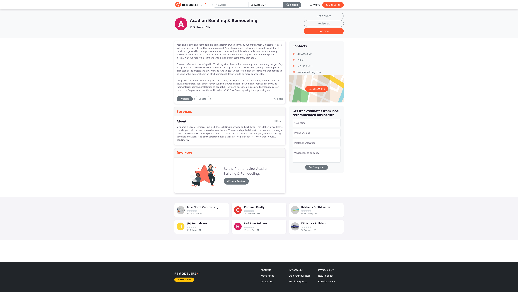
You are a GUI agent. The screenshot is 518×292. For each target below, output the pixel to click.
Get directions (317, 88)
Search (293, 4)
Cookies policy (326, 281)
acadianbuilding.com (309, 72)
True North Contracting (202, 207)
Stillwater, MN (201, 27)
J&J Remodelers (197, 223)
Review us (324, 23)
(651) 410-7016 (305, 66)
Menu (316, 4)
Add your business (300, 275)
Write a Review (236, 181)
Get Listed (334, 4)
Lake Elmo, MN (253, 230)
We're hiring (267, 275)
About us (266, 269)
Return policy (325, 275)
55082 (300, 60)
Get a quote (323, 16)
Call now (323, 31)
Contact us (267, 281)
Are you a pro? (184, 279)
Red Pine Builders (255, 223)
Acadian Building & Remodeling (223, 20)
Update (202, 98)
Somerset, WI (310, 230)
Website (185, 98)
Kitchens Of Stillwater (315, 207)
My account (296, 269)
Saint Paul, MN (196, 213)
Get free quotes (317, 167)
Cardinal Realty (254, 207)
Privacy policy (326, 269)
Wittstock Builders (313, 223)
